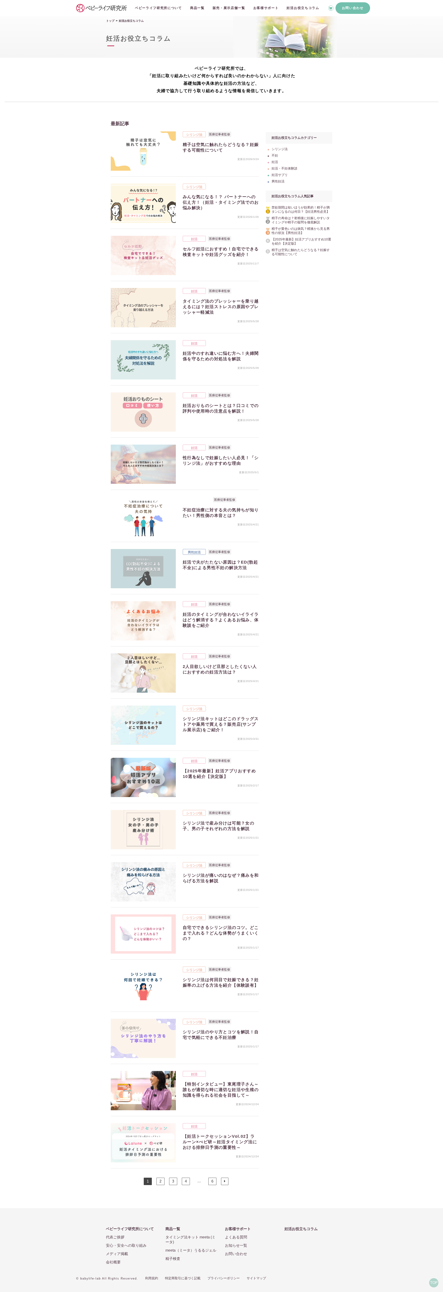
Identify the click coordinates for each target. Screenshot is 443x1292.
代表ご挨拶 (115, 1237)
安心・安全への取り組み (126, 1245)
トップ (110, 20)
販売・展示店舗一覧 (229, 8)
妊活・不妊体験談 (197, 500)
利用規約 (151, 1278)
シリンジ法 (194, 134)
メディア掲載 (117, 1254)
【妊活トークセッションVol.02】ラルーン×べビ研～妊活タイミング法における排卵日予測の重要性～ (220, 1142)
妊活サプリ (280, 175)
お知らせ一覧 (236, 1245)
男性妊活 (194, 552)
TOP (434, 1283)
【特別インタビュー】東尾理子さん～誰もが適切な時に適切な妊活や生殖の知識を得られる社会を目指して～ (221, 1090)
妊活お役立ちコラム (303, 8)
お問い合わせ (353, 8)
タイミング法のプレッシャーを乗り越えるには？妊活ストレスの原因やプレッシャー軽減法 (221, 307)
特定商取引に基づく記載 (183, 1278)
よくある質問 (236, 1237)
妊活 (194, 239)
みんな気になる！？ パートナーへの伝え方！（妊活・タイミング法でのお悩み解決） (221, 202)
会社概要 (113, 1262)
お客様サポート (266, 8)
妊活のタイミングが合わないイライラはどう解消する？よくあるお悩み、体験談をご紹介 (221, 620)
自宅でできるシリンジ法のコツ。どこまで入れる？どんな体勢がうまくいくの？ (221, 933)
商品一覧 (197, 8)
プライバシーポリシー (223, 1278)
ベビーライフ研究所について (158, 8)
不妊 (275, 155)
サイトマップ (256, 1278)
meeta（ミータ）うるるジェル (190, 1250)
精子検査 (172, 1259)
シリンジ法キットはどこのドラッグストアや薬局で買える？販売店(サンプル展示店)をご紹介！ (221, 724)
